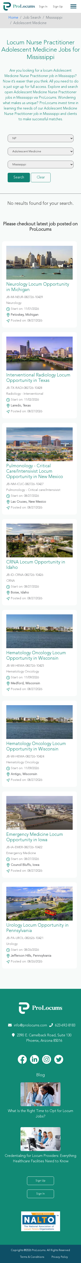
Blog (40, 1075)
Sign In (43, 6)
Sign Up (58, 6)
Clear (41, 177)
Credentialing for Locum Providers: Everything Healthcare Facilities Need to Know (40, 1158)
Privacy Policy (60, 1257)
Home (13, 18)
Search (19, 177)
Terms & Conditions (32, 1257)
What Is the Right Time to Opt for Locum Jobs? (40, 1113)
